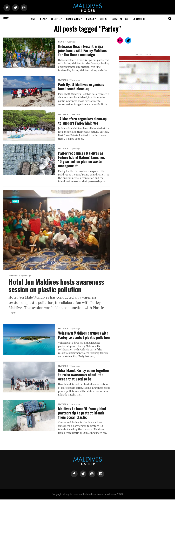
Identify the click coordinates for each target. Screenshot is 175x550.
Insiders (89, 18)
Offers (103, 18)
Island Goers (73, 18)
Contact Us (139, 18)
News (42, 18)
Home (32, 18)
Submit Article (120, 18)
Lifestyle (55, 18)
